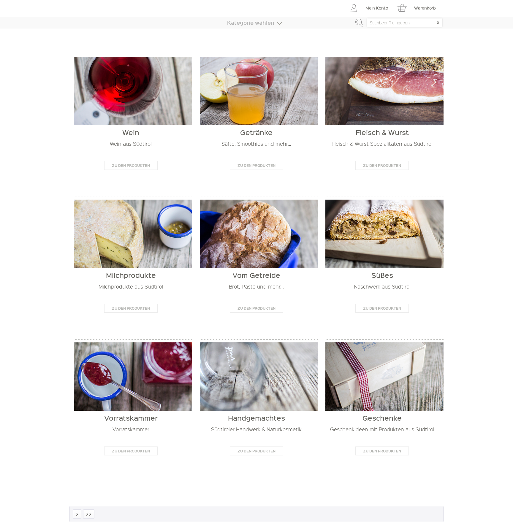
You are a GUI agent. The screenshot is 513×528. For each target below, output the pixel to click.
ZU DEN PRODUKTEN (131, 165)
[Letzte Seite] (88, 514)
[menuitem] (370, 9)
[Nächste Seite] (77, 514)
